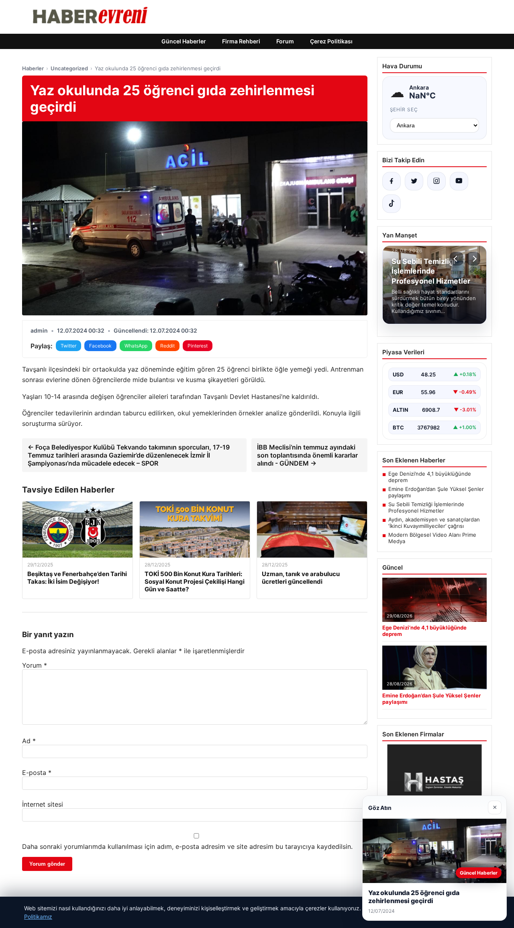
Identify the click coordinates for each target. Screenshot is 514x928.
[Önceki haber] (456, 259)
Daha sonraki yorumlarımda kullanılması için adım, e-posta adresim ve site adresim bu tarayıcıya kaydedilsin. (187, 846)
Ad (29, 741)
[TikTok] (391, 203)
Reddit (167, 346)
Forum (285, 41)
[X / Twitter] (414, 181)
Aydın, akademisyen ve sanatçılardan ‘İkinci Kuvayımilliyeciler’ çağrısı (434, 522)
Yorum (34, 665)
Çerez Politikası (331, 41)
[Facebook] (391, 181)
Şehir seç (404, 109)
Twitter (68, 346)
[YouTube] (459, 181)
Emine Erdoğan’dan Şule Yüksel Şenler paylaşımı (436, 492)
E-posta (36, 773)
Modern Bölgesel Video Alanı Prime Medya (432, 537)
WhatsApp (135, 346)
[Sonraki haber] (473, 259)
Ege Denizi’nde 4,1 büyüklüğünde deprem (429, 476)
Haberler (33, 68)
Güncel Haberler (183, 41)
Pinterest (198, 346)
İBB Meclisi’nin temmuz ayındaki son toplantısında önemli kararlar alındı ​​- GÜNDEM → (307, 455)
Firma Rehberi (241, 41)
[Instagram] (436, 181)
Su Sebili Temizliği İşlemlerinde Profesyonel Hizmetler (426, 507)
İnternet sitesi (42, 804)
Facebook (100, 346)
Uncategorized (69, 68)
